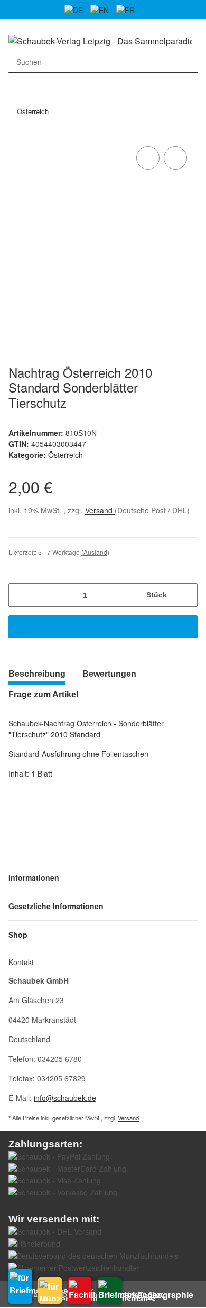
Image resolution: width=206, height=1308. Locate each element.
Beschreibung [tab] (36, 673)
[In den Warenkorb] (103, 626)
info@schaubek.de (65, 1097)
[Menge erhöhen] (185, 595)
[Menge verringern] (20, 595)
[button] (103, 877)
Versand (100, 510)
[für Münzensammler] (50, 1290)
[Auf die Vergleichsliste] (148, 158)
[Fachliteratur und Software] (79, 1290)
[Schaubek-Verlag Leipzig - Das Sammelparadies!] (100, 40)
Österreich (65, 455)
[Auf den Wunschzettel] (175, 158)
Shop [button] (17, 934)
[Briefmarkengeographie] (109, 1290)
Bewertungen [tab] (109, 673)
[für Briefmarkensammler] (20, 1286)
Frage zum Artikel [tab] (43, 694)
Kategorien (13, 91)
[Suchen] (187, 62)
